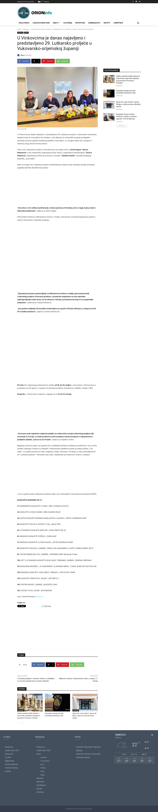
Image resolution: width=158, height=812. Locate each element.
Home (19, 29)
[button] (138, 23)
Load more (121, 126)
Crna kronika (49, 710)
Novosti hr (39, 596)
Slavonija (26, 29)
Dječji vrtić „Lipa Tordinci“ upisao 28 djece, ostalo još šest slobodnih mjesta (84, 715)
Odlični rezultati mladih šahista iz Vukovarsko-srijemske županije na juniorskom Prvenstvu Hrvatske (28, 715)
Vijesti (26, 32)
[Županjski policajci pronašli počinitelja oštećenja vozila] (57, 702)
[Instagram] (139, 1)
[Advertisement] (57, 188)
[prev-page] (18, 722)
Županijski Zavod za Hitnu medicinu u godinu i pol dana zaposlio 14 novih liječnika (126, 116)
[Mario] (18, 55)
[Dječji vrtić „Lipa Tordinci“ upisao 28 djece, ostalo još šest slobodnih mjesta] (85, 702)
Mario (23, 55)
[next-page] (22, 722)
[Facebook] (133, 1)
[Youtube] (136, 1)
